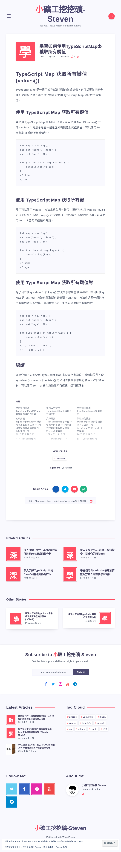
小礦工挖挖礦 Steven (94, 785)
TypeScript (60, 458)
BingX (102, 717)
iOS (105, 729)
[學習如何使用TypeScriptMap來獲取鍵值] (92, 422)
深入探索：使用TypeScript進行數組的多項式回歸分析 (40, 552)
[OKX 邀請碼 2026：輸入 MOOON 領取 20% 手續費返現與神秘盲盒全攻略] (11, 749)
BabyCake (88, 717)
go (70, 729)
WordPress (68, 837)
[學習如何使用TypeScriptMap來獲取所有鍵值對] (61, 422)
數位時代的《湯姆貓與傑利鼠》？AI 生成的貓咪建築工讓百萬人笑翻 (36, 717)
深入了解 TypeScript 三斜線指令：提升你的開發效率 (97, 552)
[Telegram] (75, 683)
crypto (72, 723)
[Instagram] (60, 683)
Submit (81, 672)
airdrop (73, 717)
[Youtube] (68, 683)
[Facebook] (46, 683)
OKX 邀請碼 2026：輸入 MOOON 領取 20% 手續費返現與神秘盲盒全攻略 (36, 746)
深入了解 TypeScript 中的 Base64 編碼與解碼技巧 (38, 572)
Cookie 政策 (61, 847)
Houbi (94, 729)
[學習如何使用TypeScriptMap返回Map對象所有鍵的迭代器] (31, 422)
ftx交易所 (86, 723)
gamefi (100, 723)
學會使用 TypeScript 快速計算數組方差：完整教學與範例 (97, 572)
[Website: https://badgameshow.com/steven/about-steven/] (83, 794)
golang (81, 729)
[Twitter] (53, 683)
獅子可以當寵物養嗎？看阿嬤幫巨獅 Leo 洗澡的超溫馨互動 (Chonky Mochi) (35, 732)
